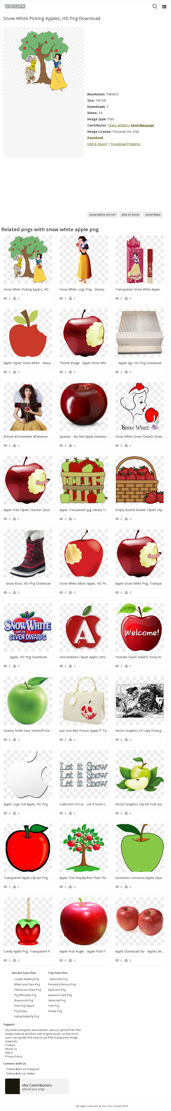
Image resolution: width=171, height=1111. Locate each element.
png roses (20, 1011)
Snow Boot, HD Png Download (28, 583)
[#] (43, 61)
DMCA (9, 1053)
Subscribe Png (58, 979)
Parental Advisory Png (62, 984)
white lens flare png (27, 984)
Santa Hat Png (56, 1000)
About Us (11, 1049)
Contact (10, 1045)
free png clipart (24, 1006)
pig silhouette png (25, 995)
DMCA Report (97, 144)
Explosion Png (57, 990)
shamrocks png (23, 1000)
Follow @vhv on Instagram (22, 1069)
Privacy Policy (13, 1056)
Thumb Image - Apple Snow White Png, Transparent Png (100, 363)
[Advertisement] (127, 58)
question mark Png (60, 995)
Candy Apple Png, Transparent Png (29, 951)
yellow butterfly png (26, 1016)
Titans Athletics (119, 125)
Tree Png (53, 1006)
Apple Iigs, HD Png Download (140, 363)
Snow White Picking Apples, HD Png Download (37, 289)
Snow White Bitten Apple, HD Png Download (91, 583)
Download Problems (125, 144)
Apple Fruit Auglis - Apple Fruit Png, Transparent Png (97, 951)
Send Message (142, 125)
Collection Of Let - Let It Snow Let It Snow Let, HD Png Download (107, 804)
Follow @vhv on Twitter (20, 1073)
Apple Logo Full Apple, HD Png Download (33, 804)
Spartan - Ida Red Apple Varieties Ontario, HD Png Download (103, 436)
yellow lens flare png (27, 990)
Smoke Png (55, 1011)
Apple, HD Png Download (28, 657)
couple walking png (26, 979)
